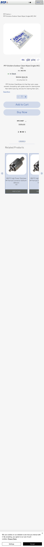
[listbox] (39, 2)
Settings (11, 544)
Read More (6, 92)
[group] (22, 173)
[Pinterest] (23, 132)
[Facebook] (21, 132)
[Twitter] (25, 132)
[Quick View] (16, 164)
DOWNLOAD (22, 124)
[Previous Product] (2, 173)
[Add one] (25, 97)
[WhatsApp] (19, 132)
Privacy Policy (12, 539)
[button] (29, 2)
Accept (32, 544)
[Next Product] (42, 173)
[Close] (41, 534)
